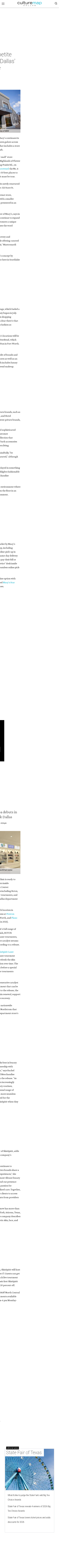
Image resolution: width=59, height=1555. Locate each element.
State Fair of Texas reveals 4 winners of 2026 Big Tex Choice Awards (29, 1508)
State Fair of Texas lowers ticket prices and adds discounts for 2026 (29, 1519)
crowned (4, 168)
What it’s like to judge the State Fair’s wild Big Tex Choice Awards (29, 1497)
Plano (14, 917)
